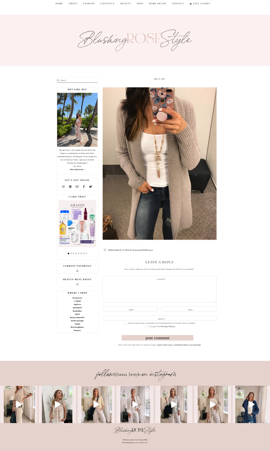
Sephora (77, 304)
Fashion (89, 4)
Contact (178, 4)
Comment (161, 279)
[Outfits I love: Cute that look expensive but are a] (96, 404)
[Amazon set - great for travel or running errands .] (18, 404)
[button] (60, 222)
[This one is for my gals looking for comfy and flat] (251, 404)
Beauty (126, 4)
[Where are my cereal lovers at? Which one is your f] (212, 404)
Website (161, 319)
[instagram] (63, 186)
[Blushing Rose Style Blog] (135, 434)
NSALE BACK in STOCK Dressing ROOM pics (130, 250)
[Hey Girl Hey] (77, 120)
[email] (77, 186)
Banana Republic (77, 317)
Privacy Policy (168, 326)
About (73, 4)
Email (191, 310)
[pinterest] (70, 186)
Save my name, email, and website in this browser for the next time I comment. (162, 323)
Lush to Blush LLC (141, 442)
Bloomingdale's (77, 327)
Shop (140, 4)
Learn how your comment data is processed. (179, 345)
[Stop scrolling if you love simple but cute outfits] (174, 404)
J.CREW (77, 301)
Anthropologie (77, 321)
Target (77, 324)
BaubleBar (77, 311)
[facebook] (84, 186)
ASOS (77, 314)
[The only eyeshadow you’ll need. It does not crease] (57, 404)
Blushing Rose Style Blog (133, 440)
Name (132, 310)
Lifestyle (107, 4)
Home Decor (157, 4)
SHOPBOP (77, 308)
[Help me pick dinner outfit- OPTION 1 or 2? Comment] (135, 404)
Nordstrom (77, 298)
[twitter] (90, 186)
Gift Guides (201, 4)
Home (59, 4)
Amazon (77, 330)
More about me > (77, 169)
